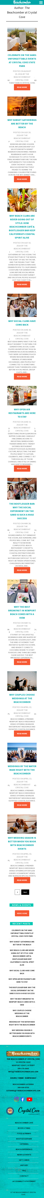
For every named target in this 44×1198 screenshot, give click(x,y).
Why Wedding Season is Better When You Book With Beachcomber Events (22, 1033)
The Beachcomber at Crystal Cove (22, 77)
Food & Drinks (24, 1133)
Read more (22, 87)
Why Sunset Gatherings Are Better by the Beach (22, 123)
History (24, 1165)
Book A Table (24, 1128)
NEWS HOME (22, 913)
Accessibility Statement (24, 1181)
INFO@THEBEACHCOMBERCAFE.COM (23, 1071)
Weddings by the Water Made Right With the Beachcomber (22, 770)
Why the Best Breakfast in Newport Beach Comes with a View (22, 1002)
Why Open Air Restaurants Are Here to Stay (22, 413)
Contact (24, 1176)
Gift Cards (24, 1160)
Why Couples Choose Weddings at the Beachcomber (22, 698)
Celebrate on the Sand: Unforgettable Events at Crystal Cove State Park (22, 933)
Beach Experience (24, 1149)
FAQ (24, 1171)
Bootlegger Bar (24, 1139)
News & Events (24, 1155)
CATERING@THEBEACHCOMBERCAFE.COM (23, 1090)
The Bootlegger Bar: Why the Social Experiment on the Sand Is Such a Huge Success (22, 511)
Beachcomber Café (24, 1123)
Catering (24, 1144)
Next (25, 892)
